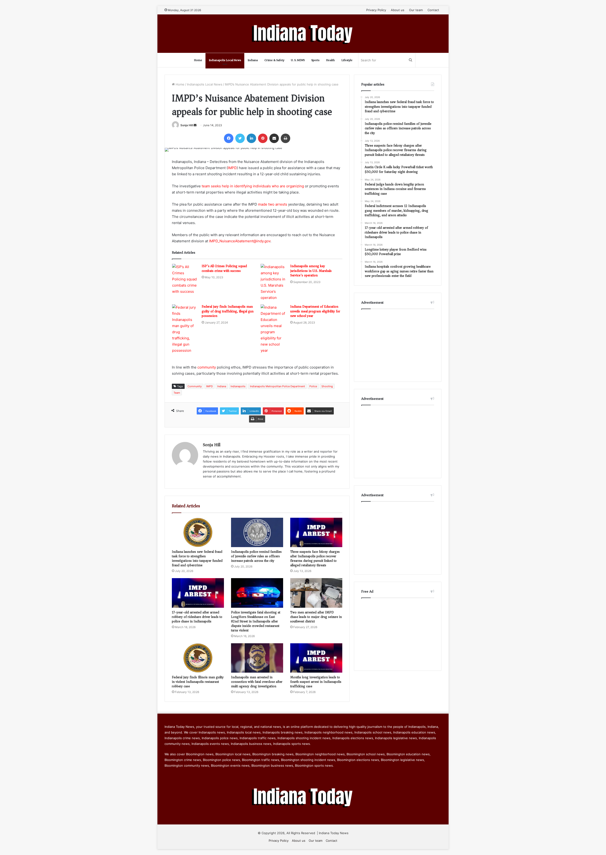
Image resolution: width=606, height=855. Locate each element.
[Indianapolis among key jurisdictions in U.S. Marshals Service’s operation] (274, 282)
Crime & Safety (274, 60)
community (206, 367)
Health (330, 60)
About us (397, 10)
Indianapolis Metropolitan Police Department (277, 386)
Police (313, 386)
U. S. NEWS (298, 60)
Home (198, 60)
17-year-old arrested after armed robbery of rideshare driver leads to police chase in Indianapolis (197, 616)
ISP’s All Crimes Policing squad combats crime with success (224, 268)
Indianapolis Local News (225, 60)
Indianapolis (238, 386)
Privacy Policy (376, 10)
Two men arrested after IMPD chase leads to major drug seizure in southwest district (316, 616)
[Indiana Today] (303, 33)
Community (194, 386)
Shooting (327, 386)
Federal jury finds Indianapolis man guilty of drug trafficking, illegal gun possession (228, 311)
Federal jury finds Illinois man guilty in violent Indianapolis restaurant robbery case (198, 681)
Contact (433, 10)
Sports (315, 60)
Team (177, 392)
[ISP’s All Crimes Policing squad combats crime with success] (185, 279)
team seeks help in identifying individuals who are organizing (253, 186)
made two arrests (272, 204)
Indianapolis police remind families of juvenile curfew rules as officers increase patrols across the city (256, 556)
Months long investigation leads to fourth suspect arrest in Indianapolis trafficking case (315, 681)
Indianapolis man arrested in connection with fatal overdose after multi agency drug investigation (256, 681)
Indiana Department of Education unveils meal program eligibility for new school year (315, 311)
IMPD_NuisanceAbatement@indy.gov (239, 241)
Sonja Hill (186, 125)
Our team (416, 10)
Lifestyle (346, 60)
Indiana (253, 60)
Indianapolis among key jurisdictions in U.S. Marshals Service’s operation (311, 270)
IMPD (232, 168)
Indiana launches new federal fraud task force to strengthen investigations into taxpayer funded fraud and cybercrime (197, 558)
